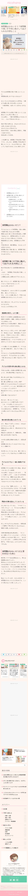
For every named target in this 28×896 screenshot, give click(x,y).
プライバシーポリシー (10, 892)
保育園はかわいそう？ (13, 193)
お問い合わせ (19, 892)
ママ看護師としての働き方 (14, 848)
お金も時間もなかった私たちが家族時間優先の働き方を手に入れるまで (14, 776)
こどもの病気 (15, 842)
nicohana (14, 3)
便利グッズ (15, 844)
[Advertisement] (14, 74)
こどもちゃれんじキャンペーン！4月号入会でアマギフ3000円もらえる (14, 793)
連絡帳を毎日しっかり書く (15, 199)
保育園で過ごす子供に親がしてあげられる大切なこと (15, 196)
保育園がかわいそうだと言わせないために (15, 215)
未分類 (14, 809)
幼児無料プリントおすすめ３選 (11, 798)
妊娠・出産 (15, 815)
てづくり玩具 (15, 828)
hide (18, 188)
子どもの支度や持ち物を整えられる (16, 202)
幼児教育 (15, 833)
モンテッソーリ (15, 835)
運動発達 (15, 830)
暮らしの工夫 (14, 839)
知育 (15, 831)
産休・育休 (15, 817)
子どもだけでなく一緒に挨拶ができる (16, 207)
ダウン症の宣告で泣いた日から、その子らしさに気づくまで (14, 781)
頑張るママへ (15, 819)
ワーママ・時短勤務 (15, 821)
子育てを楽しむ (4, 23)
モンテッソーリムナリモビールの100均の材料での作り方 (14, 787)
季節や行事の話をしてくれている (16, 210)
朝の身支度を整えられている (16, 204)
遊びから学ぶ (14, 825)
